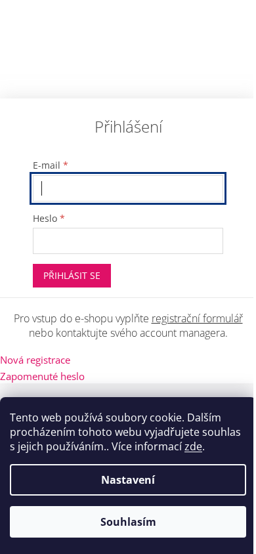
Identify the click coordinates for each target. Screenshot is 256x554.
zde (193, 446)
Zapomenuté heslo (42, 376)
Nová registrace (35, 359)
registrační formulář (197, 318)
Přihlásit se (71, 275)
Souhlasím (128, 522)
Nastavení (128, 480)
